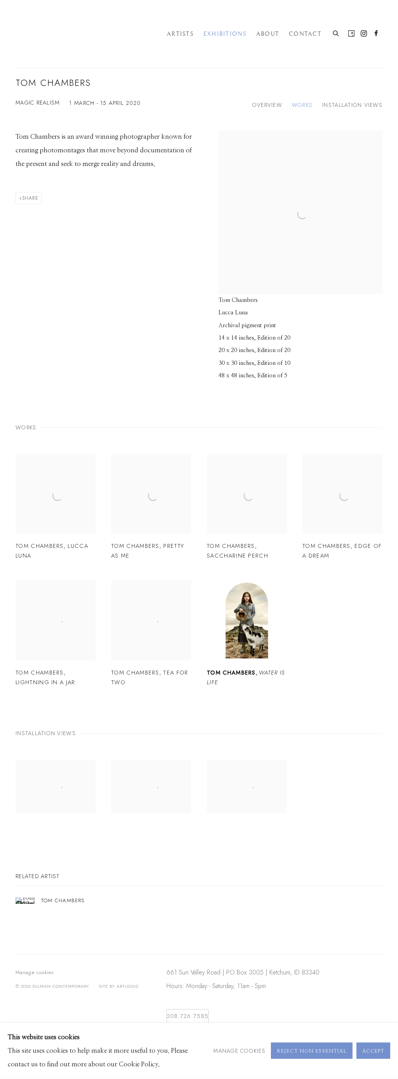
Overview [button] (267, 105)
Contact (305, 34)
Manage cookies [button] (35, 972)
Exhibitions (224, 34)
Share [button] (30, 198)
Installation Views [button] (352, 105)
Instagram (364, 34)
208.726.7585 (188, 1016)
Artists (180, 34)
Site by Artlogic (119, 986)
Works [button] (302, 105)
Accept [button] (373, 1051)
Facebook (376, 34)
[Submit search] (336, 32)
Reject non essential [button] (312, 1051)
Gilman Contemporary (85, 34)
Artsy (351, 34)
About (267, 34)
